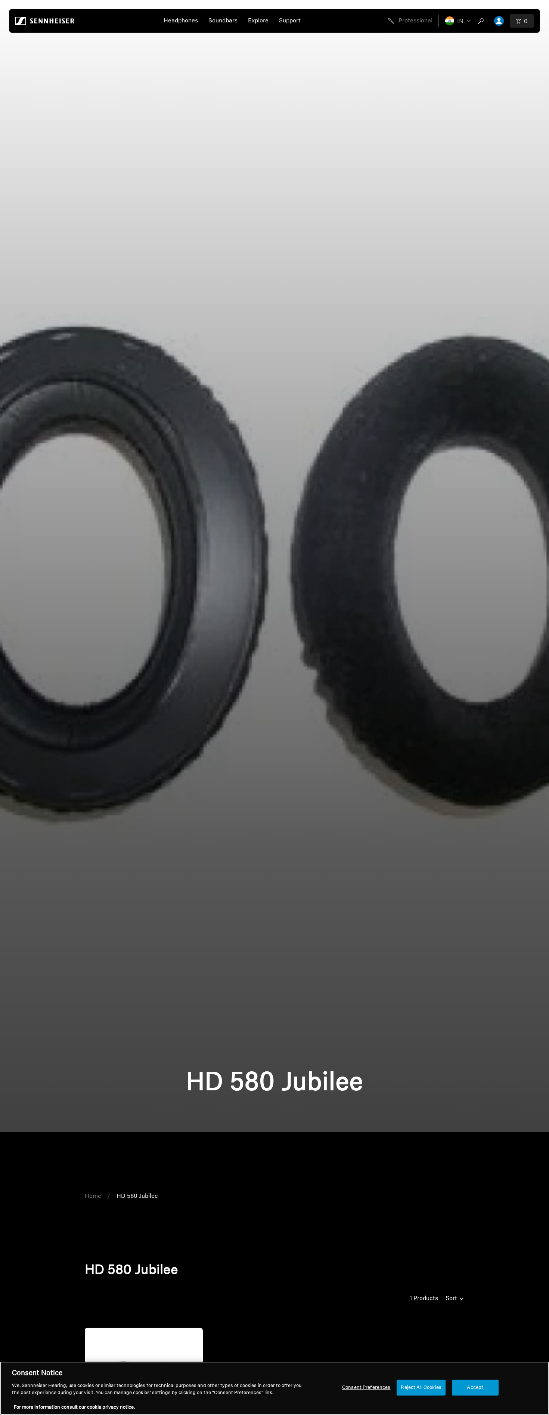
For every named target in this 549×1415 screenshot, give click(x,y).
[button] (458, 20)
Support (290, 21)
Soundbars (223, 21)
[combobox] (482, 20)
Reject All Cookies (421, 1387)
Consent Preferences (366, 1387)
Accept (475, 1387)
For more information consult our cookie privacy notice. (74, 1407)
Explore (258, 21)
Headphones (181, 21)
